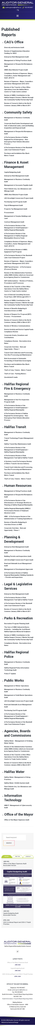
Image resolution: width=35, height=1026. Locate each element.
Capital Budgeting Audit (10, 913)
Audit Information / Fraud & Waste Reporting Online (17, 998)
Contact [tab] (28, 856)
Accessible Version (9, 865)
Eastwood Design (13, 1022)
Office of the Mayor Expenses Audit (14, 864)
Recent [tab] (7, 856)
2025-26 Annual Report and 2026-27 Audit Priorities (17, 974)
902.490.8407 (29, 7)
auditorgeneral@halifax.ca (13, 7)
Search (9, 843)
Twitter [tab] (17, 856)
